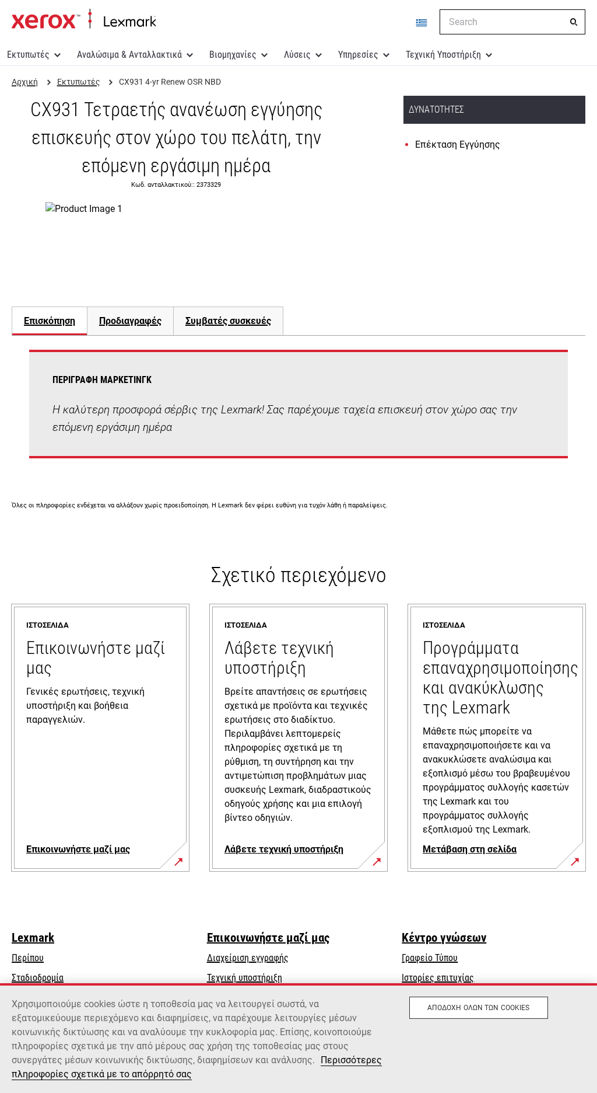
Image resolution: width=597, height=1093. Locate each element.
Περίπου (28, 957)
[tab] (49, 321)
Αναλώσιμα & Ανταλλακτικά (129, 54)
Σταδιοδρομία (38, 977)
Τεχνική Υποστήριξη (443, 54)
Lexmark (33, 938)
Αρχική (84, 19)
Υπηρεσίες (358, 54)
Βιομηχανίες (233, 54)
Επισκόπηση (49, 320)
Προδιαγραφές (130, 320)
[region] (298, 1038)
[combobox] (512, 21)
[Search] (573, 22)
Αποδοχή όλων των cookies (478, 1008)
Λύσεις (297, 54)
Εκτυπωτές (28, 54)
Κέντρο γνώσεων (444, 938)
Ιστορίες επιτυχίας (438, 977)
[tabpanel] (298, 411)
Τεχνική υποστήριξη (244, 977)
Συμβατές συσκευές (228, 320)
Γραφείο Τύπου (430, 957)
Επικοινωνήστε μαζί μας (268, 938)
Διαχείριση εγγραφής (248, 957)
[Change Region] (422, 22)
